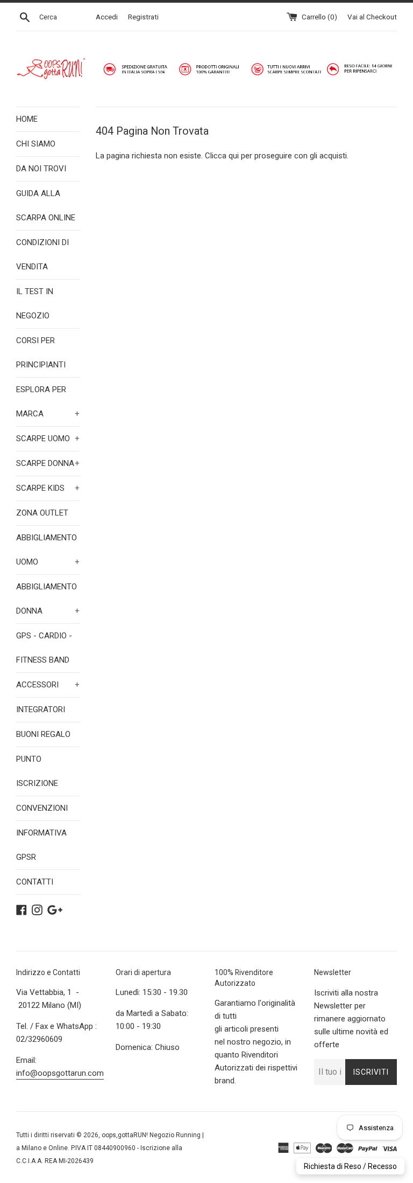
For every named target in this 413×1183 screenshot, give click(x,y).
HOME (27, 119)
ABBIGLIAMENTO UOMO (48, 550)
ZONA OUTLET (42, 513)
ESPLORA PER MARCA (48, 402)
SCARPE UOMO (48, 438)
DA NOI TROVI (41, 168)
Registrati (143, 16)
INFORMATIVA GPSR (41, 845)
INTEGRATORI (40, 709)
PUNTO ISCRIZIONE (37, 771)
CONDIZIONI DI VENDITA (42, 255)
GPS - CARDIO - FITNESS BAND (44, 648)
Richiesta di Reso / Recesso (350, 1166)
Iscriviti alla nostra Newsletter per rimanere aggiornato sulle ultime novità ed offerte (351, 1018)
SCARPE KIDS (48, 488)
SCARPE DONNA (48, 463)
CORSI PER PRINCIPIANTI (41, 353)
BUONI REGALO (43, 734)
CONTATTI (34, 882)
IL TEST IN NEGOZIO (34, 304)
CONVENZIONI (42, 808)
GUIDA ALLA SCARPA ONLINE (45, 205)
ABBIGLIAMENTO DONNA (48, 599)
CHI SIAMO (35, 144)
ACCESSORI (48, 685)
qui (234, 156)
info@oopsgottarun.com (60, 1073)
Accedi (107, 16)
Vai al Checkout (372, 16)
